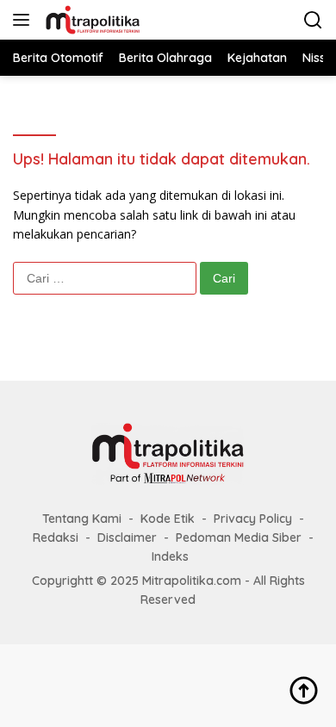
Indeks (170, 556)
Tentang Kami (81, 518)
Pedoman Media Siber (239, 537)
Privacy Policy (253, 518)
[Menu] (24, 19)
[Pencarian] (313, 20)
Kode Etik (167, 518)
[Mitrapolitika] (90, 19)
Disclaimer (127, 537)
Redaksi (55, 537)
